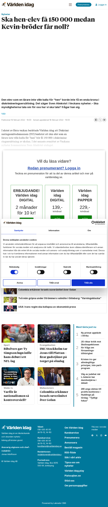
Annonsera (71, 442)
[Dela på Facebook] (96, 120)
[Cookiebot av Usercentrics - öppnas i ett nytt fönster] (93, 223)
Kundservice (72, 432)
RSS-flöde (70, 452)
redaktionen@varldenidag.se (50, 454)
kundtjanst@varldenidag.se (50, 446)
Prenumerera (72, 437)
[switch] (41, 272)
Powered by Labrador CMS (54, 503)
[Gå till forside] (17, 4)
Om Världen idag (74, 427)
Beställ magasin (73, 447)
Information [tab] (54, 230)
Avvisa (20, 283)
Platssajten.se (73, 475)
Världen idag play (74, 470)
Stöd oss (69, 480)
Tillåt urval (54, 283)
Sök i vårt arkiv (73, 457)
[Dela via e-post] (104, 120)
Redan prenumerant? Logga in (54, 168)
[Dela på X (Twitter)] (100, 120)
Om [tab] (89, 230)
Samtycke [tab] (18, 230)
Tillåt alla (88, 283)
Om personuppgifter (76, 485)
